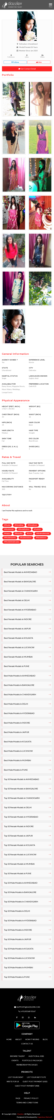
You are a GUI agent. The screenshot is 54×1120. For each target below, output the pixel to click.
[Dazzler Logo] (12, 5)
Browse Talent (17, 1056)
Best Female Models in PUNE (16, 666)
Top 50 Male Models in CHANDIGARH (21, 901)
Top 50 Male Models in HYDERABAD (20, 920)
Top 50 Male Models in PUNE (17, 977)
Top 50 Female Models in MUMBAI (19, 864)
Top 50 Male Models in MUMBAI (18, 967)
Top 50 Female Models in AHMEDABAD (21, 779)
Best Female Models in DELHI (17, 600)
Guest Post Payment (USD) (35, 1081)
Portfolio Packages (32, 1060)
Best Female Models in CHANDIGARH (21, 591)
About (18, 1039)
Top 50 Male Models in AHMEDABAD (20, 883)
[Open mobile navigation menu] (50, 4)
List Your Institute (36, 1077)
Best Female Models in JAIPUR (17, 628)
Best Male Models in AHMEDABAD (19, 675)
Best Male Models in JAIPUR (16, 732)
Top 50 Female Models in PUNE (17, 873)
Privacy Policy (31, 1098)
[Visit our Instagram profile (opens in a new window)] (23, 1017)
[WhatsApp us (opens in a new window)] (29, 1017)
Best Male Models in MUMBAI (17, 760)
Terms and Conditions (27, 1102)
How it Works (32, 1039)
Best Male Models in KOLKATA (17, 741)
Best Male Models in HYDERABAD (19, 713)
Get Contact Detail (28, 69)
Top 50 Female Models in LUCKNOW (20, 854)
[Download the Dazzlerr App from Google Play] (27, 1025)
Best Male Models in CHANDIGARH (20, 694)
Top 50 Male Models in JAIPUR (17, 939)
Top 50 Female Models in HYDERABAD (21, 817)
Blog (45, 1039)
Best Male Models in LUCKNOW (18, 751)
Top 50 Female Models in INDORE (19, 826)
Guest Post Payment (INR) (27, 1086)
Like (40, 62)
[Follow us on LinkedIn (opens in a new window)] (35, 1017)
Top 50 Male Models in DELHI (17, 911)
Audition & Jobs (36, 1056)
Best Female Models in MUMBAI (18, 657)
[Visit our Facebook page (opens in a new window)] (17, 1017)
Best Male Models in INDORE (17, 722)
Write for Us (13, 1081)
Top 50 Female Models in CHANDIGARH (22, 798)
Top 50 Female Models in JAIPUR (18, 835)
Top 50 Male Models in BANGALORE (20, 892)
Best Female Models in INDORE (18, 619)
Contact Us (27, 1044)
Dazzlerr (20, 1114)
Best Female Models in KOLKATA (18, 638)
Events (15, 1060)
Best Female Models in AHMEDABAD (20, 572)
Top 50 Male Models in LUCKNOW (19, 958)
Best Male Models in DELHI (16, 704)
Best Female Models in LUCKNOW (19, 647)
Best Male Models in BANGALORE (19, 685)
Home (9, 1039)
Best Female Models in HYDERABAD (20, 609)
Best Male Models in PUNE (16, 770)
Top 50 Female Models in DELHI (18, 807)
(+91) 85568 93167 (28, 1011)
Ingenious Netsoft (45, 1117)
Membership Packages (27, 1065)
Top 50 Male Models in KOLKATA (18, 948)
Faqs (18, 1098)
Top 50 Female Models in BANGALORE (21, 788)
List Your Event (15, 1077)
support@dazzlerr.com (28, 1007)
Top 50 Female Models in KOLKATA (19, 845)
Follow (16, 62)
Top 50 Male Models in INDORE (18, 930)
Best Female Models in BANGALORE (20, 581)
